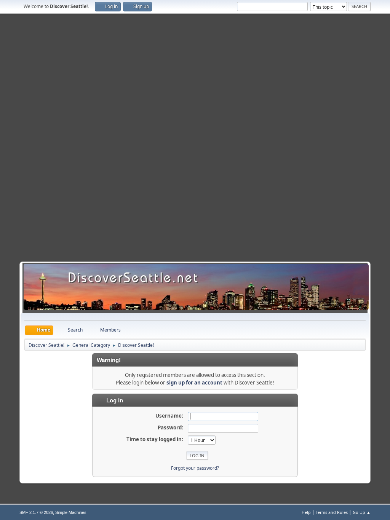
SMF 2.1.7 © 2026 (36, 512)
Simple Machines (70, 512)
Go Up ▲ (362, 512)
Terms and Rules (332, 512)
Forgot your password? (195, 468)
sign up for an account (194, 382)
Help (306, 512)
